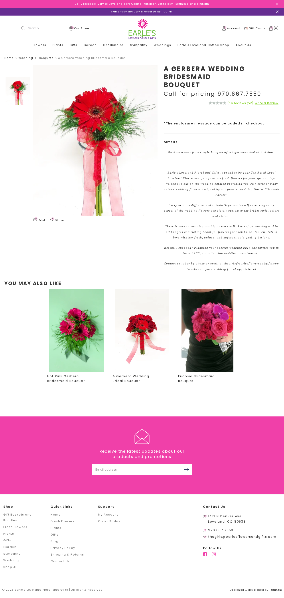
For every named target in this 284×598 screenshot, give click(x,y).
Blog (54, 541)
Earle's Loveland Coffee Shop (203, 45)
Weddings (162, 45)
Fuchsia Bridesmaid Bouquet (196, 378)
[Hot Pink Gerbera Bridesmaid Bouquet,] (76, 330)
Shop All (10, 567)
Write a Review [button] (266, 103)
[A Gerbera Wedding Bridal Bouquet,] (142, 330)
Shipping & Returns (67, 554)
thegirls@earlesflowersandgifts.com (242, 536)
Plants (58, 45)
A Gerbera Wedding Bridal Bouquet (131, 378)
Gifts (73, 45)
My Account (108, 514)
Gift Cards (257, 28)
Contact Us (60, 561)
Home (56, 514)
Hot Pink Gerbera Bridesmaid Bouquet (66, 378)
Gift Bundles (113, 45)
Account (234, 28)
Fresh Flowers (15, 527)
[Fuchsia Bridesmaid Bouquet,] (207, 330)
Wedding (11, 560)
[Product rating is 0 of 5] (217, 103)
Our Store (81, 28)
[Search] (22, 28)
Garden (90, 45)
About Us (243, 45)
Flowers (39, 45)
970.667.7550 (220, 530)
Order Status (109, 521)
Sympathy (138, 45)
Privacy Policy (63, 548)
